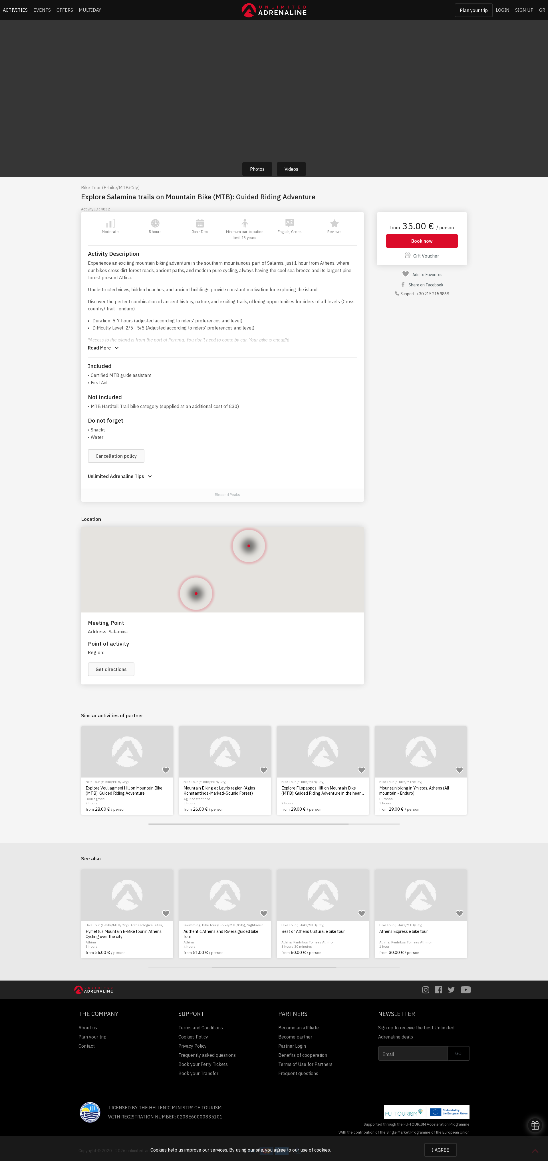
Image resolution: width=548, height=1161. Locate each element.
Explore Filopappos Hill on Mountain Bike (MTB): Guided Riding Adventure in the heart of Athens (321, 791)
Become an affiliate (298, 1028)
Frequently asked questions (207, 1055)
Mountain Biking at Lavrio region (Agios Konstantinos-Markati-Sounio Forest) (219, 791)
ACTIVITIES (15, 10)
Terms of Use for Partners (305, 1064)
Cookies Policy (193, 1037)
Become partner (295, 1037)
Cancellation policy (116, 456)
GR (542, 10)
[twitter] (451, 989)
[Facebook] (438, 989)
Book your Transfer (198, 1073)
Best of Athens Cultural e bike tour (313, 931)
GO (458, 1053)
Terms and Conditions (200, 1028)
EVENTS (42, 10)
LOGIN (502, 10)
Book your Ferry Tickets (203, 1064)
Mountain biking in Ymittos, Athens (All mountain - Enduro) (414, 791)
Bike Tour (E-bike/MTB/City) (110, 187)
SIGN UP (524, 10)
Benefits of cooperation (302, 1055)
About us (87, 1028)
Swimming (192, 925)
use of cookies (315, 1150)
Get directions (111, 669)
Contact (86, 1046)
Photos (257, 169)
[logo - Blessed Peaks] (208, 495)
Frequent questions (298, 1073)
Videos (291, 169)
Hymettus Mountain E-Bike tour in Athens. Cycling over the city (124, 934)
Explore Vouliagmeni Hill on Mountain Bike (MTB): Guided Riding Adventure (124, 791)
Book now (422, 241)
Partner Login (292, 1046)
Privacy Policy (192, 1046)
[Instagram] (425, 989)
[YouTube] (466, 989)
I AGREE (440, 1150)
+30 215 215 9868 (432, 293)
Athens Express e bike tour (403, 931)
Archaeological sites (146, 925)
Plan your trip (474, 10)
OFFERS (65, 10)
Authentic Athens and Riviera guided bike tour (221, 934)
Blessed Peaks (227, 494)
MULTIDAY (90, 10)
